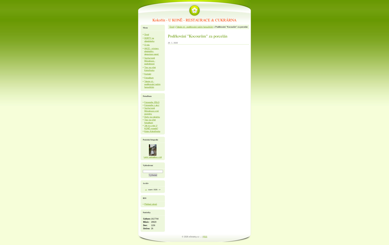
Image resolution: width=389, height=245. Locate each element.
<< (146, 190)
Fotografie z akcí (151, 105)
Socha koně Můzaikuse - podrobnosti (149, 61)
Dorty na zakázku (152, 117)
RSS (205, 237)
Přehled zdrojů (150, 204)
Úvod (171, 27)
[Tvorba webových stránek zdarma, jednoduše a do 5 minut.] (201, 237)
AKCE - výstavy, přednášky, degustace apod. (151, 51)
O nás (147, 45)
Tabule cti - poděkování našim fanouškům (194, 27)
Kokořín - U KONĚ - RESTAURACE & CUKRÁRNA (194, 19)
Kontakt (147, 74)
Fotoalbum (149, 78)
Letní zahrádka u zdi (153, 157)
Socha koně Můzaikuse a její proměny (151, 111)
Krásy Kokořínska (152, 131)
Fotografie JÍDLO (151, 102)
